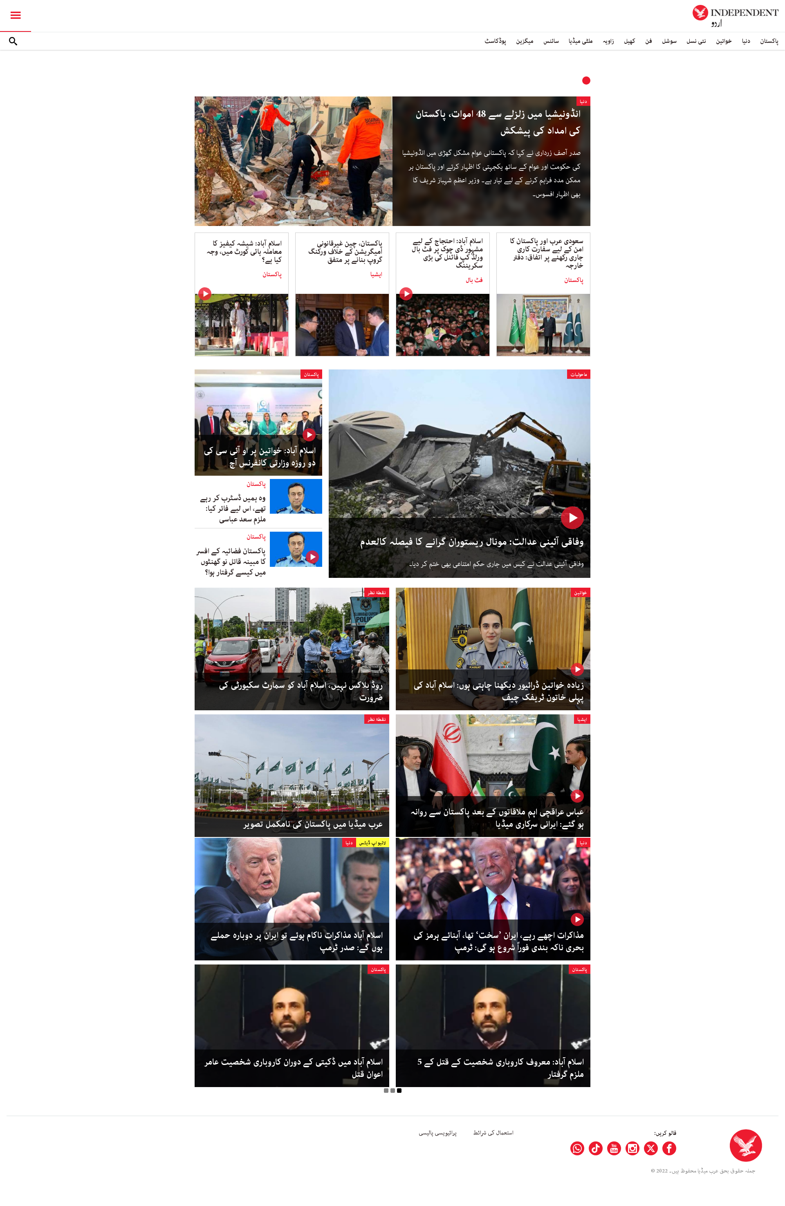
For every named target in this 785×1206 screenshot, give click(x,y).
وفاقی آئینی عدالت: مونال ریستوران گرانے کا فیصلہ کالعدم (472, 542)
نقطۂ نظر (377, 592)
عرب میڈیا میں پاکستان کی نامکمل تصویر (313, 824)
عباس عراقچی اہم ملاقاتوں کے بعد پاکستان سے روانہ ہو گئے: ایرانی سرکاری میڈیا (497, 818)
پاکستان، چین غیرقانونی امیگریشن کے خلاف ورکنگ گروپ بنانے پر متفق (345, 251)
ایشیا (376, 275)
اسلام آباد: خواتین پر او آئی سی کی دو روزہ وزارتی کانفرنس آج (260, 457)
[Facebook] (669, 1148)
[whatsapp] (577, 1148)
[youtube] (614, 1148)
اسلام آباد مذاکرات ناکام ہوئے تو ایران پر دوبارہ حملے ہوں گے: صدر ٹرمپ (297, 941)
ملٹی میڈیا (581, 41)
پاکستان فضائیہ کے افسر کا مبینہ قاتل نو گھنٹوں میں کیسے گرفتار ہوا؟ (231, 562)
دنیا (746, 41)
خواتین (724, 41)
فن (648, 41)
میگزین (525, 41)
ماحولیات (578, 374)
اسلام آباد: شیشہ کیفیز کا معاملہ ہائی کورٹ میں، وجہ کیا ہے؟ (244, 251)
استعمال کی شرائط (493, 1132)
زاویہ (608, 41)
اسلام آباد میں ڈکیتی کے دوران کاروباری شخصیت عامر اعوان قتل (293, 1068)
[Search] (13, 41)
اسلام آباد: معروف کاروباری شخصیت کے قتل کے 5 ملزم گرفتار (500, 1068)
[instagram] (632, 1148)
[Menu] (15, 16)
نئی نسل (696, 41)
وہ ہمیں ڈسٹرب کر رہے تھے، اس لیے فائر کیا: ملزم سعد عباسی (233, 508)
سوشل (669, 41)
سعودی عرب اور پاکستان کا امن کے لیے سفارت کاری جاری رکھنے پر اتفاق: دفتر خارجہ (546, 253)
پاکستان (769, 41)
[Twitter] (651, 1148)
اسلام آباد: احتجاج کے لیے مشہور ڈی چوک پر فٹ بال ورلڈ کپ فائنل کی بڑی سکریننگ (447, 253)
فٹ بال (474, 280)
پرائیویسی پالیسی (438, 1132)
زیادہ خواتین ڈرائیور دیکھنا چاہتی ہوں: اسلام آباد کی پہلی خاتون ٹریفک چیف (498, 691)
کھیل (629, 41)
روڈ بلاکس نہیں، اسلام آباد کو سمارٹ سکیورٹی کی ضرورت (301, 691)
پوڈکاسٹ (495, 41)
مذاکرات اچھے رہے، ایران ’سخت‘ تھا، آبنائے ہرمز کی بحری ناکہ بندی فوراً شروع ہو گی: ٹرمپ (498, 941)
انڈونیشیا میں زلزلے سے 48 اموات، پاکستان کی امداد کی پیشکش (498, 123)
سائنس (551, 41)
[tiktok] (596, 1148)
